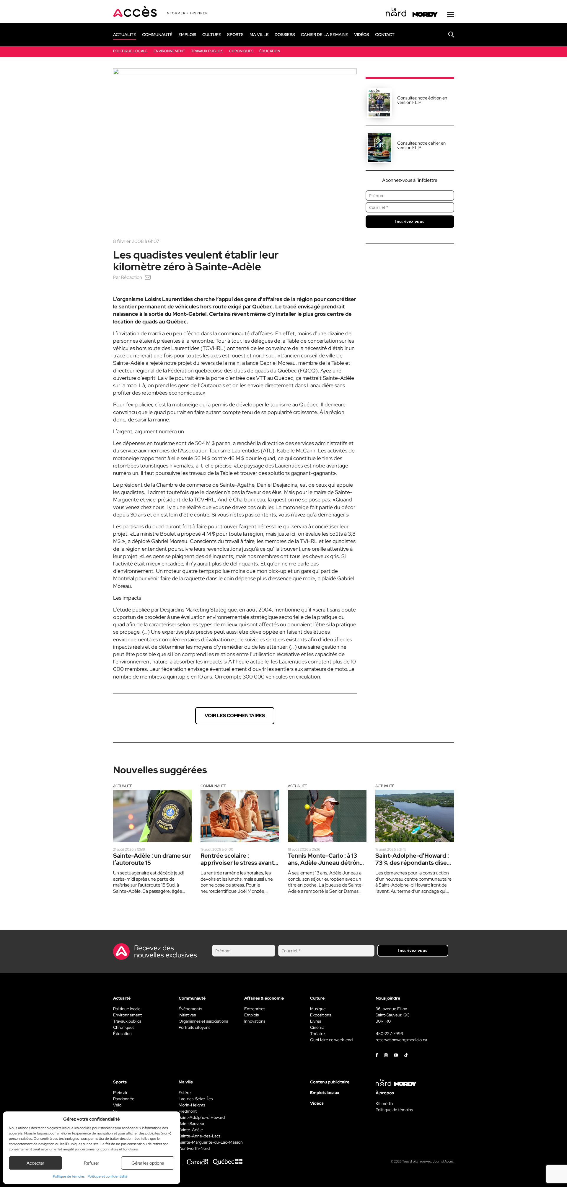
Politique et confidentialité (107, 1176)
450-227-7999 (389, 1033)
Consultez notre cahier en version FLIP (421, 145)
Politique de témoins (68, 1176)
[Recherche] (446, 34)
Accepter (35, 1163)
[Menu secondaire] (450, 14)
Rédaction (131, 277)
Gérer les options (147, 1163)
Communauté (213, 786)
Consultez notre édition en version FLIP (422, 100)
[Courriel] (148, 277)
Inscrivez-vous (409, 221)
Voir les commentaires (235, 715)
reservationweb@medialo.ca (401, 1039)
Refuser (91, 1163)
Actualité (122, 786)
